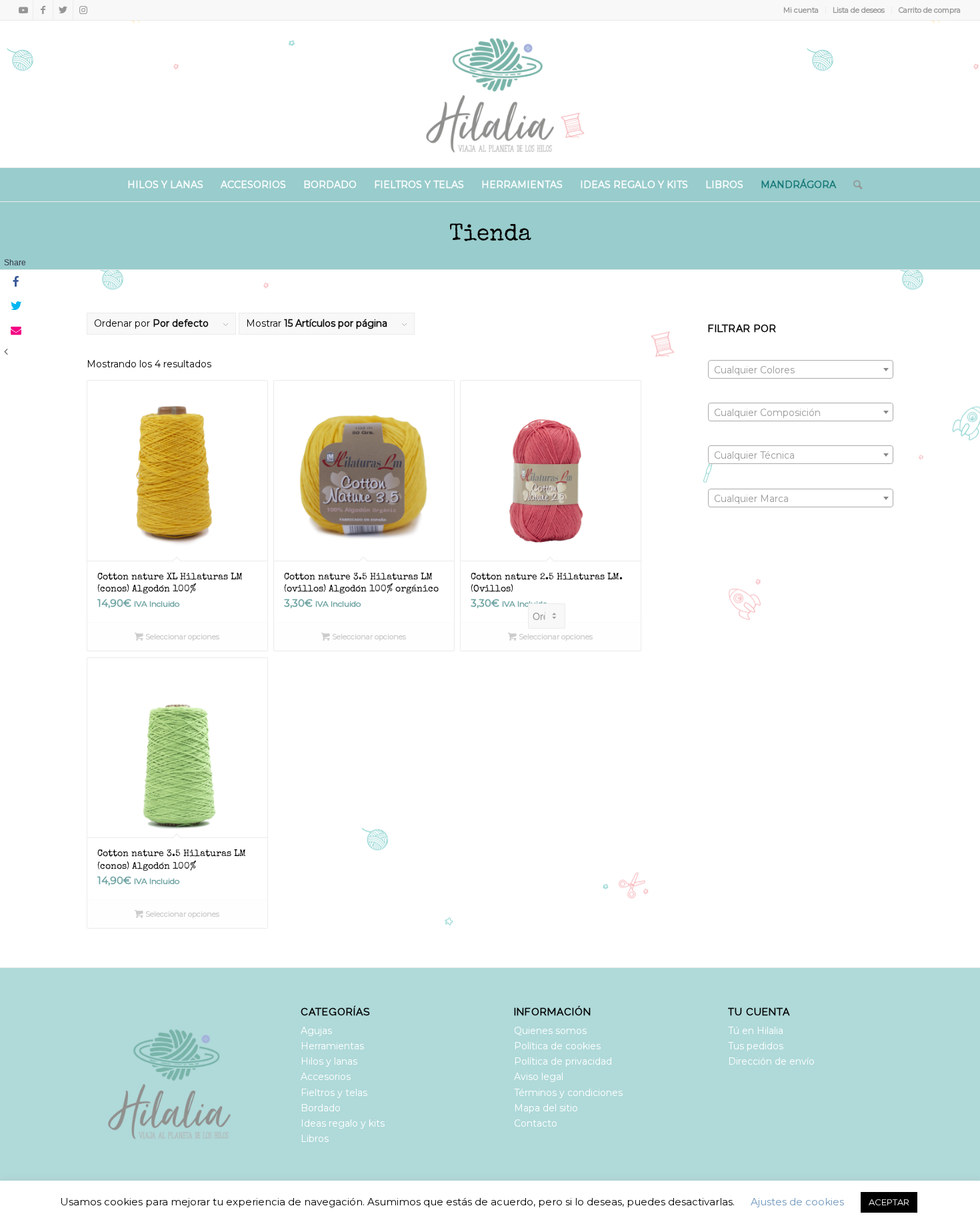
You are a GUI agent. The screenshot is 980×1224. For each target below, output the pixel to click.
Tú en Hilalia (755, 1031)
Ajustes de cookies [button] (797, 1201)
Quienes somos (550, 1031)
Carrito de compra (930, 10)
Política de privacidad (563, 1061)
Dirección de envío (771, 1061)
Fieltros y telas (334, 1093)
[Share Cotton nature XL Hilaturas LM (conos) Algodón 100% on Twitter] (14, 307)
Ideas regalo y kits (343, 1123)
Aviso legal (538, 1077)
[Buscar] (853, 184)
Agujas (316, 1031)
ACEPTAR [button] (889, 1202)
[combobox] (800, 369)
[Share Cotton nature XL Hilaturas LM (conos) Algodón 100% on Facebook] (14, 283)
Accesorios (326, 1077)
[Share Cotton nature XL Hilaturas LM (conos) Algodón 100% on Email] (14, 331)
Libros (315, 1139)
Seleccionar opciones (181, 636)
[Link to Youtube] (23, 10)
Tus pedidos (755, 1046)
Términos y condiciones (568, 1093)
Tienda (490, 235)
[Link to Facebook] (43, 10)
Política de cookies (557, 1046)
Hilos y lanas (329, 1061)
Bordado (321, 1108)
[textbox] (801, 370)
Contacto (535, 1123)
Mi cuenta (801, 10)
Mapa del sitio (546, 1108)
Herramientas (332, 1046)
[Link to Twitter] (63, 10)
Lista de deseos (859, 10)
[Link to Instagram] (83, 10)
